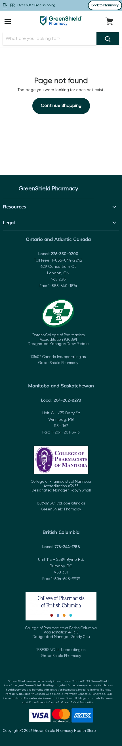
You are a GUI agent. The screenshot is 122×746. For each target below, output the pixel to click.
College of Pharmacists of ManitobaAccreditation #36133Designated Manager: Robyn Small (61, 495)
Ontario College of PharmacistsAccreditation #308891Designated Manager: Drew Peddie (58, 349)
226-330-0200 (64, 254)
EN (5, 5)
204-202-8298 (67, 400)
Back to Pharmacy (105, 5)
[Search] (107, 38)
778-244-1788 (67, 547)
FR (12, 5)
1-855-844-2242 (67, 260)
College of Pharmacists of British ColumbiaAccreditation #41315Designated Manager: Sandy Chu (61, 642)
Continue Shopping (61, 106)
